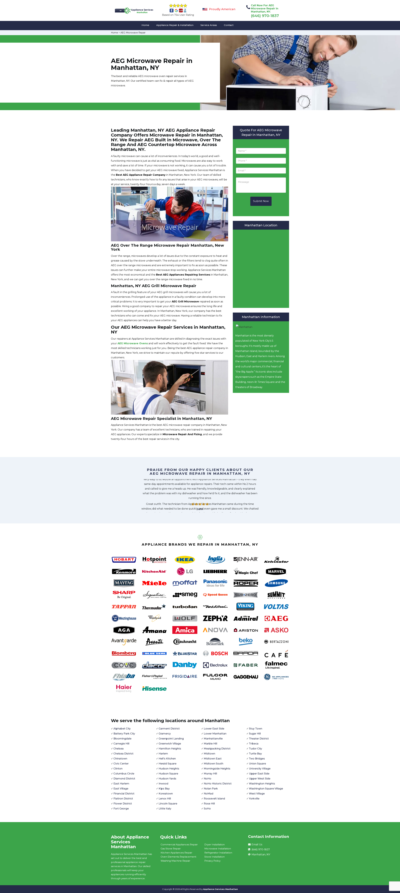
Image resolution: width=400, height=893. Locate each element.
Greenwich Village (170, 743)
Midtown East (213, 758)
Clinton (117, 768)
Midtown (209, 753)
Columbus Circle (123, 773)
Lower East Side (214, 728)
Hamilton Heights (170, 748)
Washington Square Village (266, 788)
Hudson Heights (169, 768)
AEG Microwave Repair (132, 32)
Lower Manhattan (215, 733)
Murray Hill (210, 773)
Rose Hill (209, 803)
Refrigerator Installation (218, 852)
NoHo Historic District (218, 783)
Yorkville (254, 798)
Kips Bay (164, 788)
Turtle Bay (255, 753)
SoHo (207, 808)
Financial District (123, 793)
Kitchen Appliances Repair (176, 852)
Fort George (121, 808)
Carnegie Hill (121, 743)
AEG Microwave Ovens (133, 343)
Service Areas (208, 25)
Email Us (257, 844)
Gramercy (165, 733)
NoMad (208, 793)
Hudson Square (168, 773)
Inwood (163, 783)
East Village (120, 788)
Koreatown (166, 793)
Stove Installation (214, 856)
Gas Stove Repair (171, 848)
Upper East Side (259, 773)
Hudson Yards (167, 778)
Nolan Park (211, 788)
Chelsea (118, 748)
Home (145, 25)
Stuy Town (255, 728)
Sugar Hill (255, 733)
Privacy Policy (212, 860)
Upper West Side (259, 778)
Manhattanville (213, 738)
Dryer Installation (214, 844)
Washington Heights (262, 783)
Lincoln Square (168, 803)
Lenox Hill (165, 798)
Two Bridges (257, 758)
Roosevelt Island (214, 798)
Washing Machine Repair (175, 860)
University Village (259, 768)
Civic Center (121, 763)
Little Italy (165, 808)
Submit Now (261, 201)
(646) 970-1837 (265, 15)
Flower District (122, 803)
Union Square (257, 763)
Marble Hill (210, 743)
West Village (257, 793)
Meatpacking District (217, 748)
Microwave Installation (217, 848)
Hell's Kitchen (167, 758)
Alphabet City (122, 728)
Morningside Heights (217, 768)
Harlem (163, 753)
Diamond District (124, 778)
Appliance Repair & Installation (174, 25)
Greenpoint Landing (171, 738)
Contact (228, 25)
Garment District (169, 728)
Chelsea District (123, 753)
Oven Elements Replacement (178, 856)
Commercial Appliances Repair (179, 844)
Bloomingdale (122, 738)
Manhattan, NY (261, 854)
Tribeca (253, 743)
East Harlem (121, 783)
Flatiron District (123, 798)
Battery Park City (124, 733)
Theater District (259, 738)
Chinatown (120, 758)
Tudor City (255, 748)
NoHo (207, 778)
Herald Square (167, 763)
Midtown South (213, 763)
